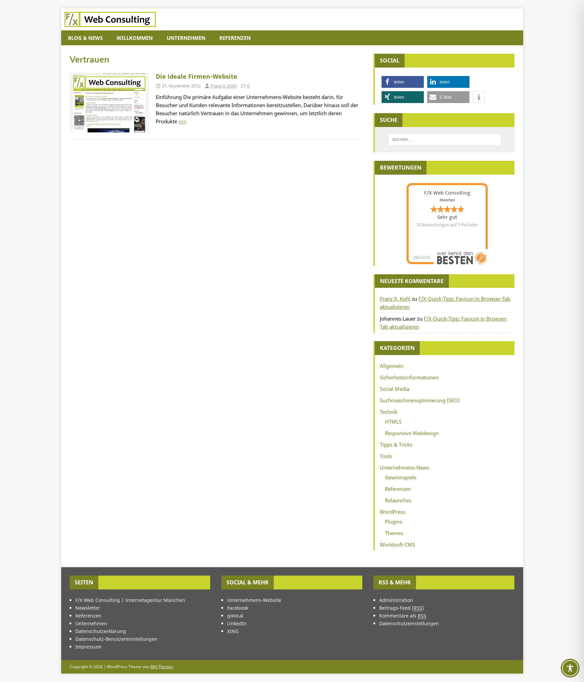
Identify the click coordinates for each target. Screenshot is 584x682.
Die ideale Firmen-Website (196, 76)
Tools (386, 456)
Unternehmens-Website (254, 600)
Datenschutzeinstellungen (409, 623)
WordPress (392, 511)
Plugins (393, 521)
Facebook (237, 608)
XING (233, 631)
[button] (403, 82)
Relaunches (398, 500)
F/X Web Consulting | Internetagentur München (130, 600)
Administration (396, 600)
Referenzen (235, 37)
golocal (235, 615)
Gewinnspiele (400, 477)
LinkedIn (237, 623)
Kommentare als (402, 615)
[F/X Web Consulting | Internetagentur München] (110, 26)
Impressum (88, 646)
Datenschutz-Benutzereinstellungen (116, 639)
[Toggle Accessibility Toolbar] (570, 668)
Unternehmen (186, 37)
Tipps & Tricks (396, 444)
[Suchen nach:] (445, 139)
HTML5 (393, 421)
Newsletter (87, 608)
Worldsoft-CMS (397, 544)
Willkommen (135, 37)
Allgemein (392, 365)
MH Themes (161, 667)
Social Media (394, 388)
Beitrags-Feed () (401, 608)
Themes (394, 533)
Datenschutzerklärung (100, 631)
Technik (388, 411)
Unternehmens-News (404, 467)
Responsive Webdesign (412, 433)
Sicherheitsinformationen (409, 377)
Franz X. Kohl (224, 86)
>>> (182, 121)
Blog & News (85, 37)
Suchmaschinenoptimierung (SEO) (420, 400)
